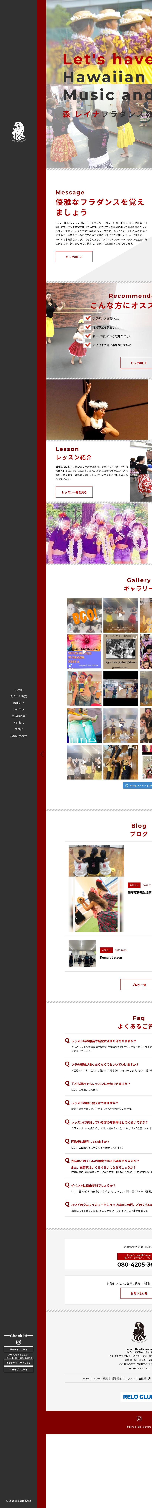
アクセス (18, 722)
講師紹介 (18, 703)
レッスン (18, 709)
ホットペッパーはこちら (18, 1362)
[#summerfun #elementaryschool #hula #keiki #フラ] (120, 688)
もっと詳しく (74, 257)
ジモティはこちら (18, 1349)
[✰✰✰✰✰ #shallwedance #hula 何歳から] (84, 688)
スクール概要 (18, 696)
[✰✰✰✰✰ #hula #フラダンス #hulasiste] (84, 725)
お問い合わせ (18, 736)
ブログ (18, 729)
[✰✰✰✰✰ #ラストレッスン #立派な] (84, 762)
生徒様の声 (19, 716)
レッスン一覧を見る (74, 492)
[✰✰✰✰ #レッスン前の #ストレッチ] (120, 762)
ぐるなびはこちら (18, 1369)
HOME (18, 690)
